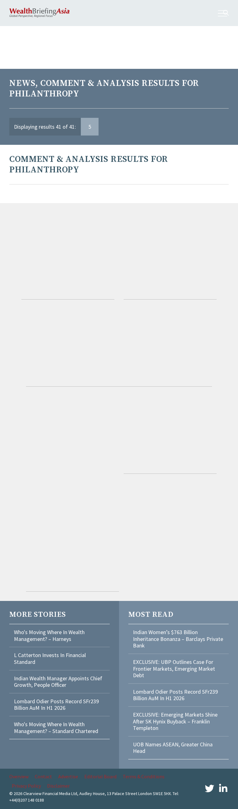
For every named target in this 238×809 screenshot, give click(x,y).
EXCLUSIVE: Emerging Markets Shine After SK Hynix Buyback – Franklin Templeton (175, 721)
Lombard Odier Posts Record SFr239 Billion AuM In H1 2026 (56, 705)
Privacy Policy (26, 786)
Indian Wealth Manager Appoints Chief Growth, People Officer (58, 682)
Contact (43, 776)
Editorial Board (100, 776)
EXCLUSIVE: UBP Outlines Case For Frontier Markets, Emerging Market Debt (174, 668)
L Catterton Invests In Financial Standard (50, 658)
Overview (19, 776)
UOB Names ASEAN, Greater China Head (173, 748)
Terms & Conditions (144, 776)
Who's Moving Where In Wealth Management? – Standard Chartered (56, 728)
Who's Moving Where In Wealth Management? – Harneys (49, 635)
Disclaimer (58, 786)
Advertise (68, 776)
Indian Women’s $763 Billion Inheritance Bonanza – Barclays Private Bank (178, 639)
